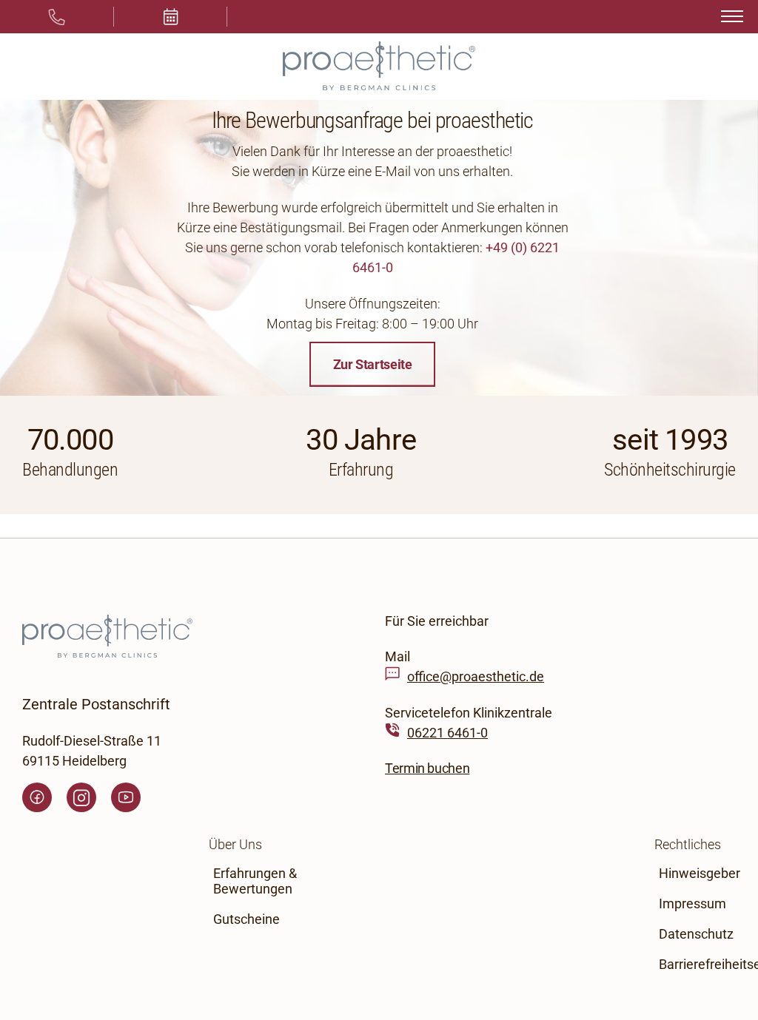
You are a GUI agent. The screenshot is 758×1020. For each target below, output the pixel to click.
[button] (171, 16)
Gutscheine (246, 919)
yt (126, 797)
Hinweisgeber (699, 873)
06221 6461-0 (447, 732)
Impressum (692, 903)
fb (37, 797)
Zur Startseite (372, 364)
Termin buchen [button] (427, 769)
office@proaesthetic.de (475, 677)
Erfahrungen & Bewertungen (255, 880)
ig (81, 797)
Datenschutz (696, 934)
